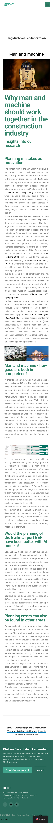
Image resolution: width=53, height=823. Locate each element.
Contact (40, 770)
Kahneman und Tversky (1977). (19, 192)
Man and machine (26, 54)
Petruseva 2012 (29, 314)
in (5, 804)
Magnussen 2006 (39, 294)
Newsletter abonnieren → (17, 770)
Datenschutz (5, 819)
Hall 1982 (36, 179)
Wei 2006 (14, 318)
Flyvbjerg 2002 (11, 297)
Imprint (39, 815)
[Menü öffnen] (47, 4)
